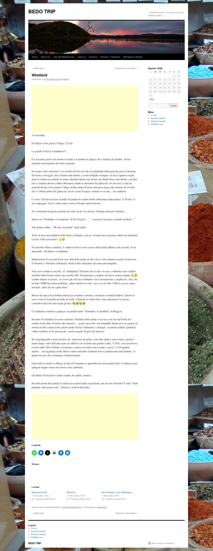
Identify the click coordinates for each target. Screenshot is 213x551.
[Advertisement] (85, 108)
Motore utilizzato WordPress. (163, 543)
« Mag (151, 99)
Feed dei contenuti (158, 118)
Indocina (82, 56)
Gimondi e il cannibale (126, 68)
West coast (38, 68)
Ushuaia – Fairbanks (110, 56)
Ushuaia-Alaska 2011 (72, 507)
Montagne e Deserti (132, 56)
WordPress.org (157, 124)
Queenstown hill (39, 492)
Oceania (93, 56)
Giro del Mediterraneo (64, 56)
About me (45, 56)
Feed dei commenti (158, 121)
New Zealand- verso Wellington (117, 492)
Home (35, 56)
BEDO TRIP (41, 11)
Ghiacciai (71, 492)
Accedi (153, 115)
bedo (66, 79)
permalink (102, 507)
